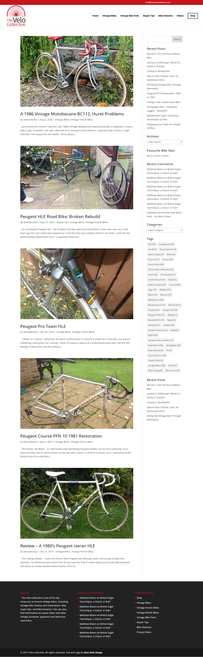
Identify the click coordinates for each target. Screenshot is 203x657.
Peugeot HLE (170, 310)
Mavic (152, 294)
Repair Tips (149, 16)
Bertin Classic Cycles (158, 155)
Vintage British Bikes (148, 612)
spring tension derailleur (160, 340)
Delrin (171, 254)
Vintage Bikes (109, 16)
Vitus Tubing (155, 370)
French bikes (156, 264)
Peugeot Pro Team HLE (43, 326)
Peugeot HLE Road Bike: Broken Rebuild (60, 216)
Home (95, 16)
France (168, 259)
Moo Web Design (93, 652)
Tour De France (157, 355)
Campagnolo (166, 244)
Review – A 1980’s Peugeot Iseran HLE (57, 546)
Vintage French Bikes (82, 119)
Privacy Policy (144, 632)
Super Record (155, 350)
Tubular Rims (155, 360)
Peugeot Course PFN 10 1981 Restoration (61, 436)
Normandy (174, 305)
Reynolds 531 (156, 320)
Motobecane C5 (156, 305)
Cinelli (152, 249)
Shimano (154, 325)
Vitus (172, 365)
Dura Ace (153, 259)
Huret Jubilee (168, 274)
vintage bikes (156, 365)
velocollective (30, 119)
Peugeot (154, 310)
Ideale (172, 279)
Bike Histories (166, 16)
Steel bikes (155, 345)
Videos (180, 16)
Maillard (165, 289)
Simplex (168, 325)
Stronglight (173, 345)
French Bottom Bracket (160, 269)
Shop (139, 597)
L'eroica (174, 284)
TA (169, 350)
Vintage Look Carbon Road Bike (163, 102)
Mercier (165, 294)
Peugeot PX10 (156, 315)
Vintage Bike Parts (129, 16)
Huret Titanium (156, 279)
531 (151, 244)
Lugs (152, 289)
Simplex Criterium (157, 330)
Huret (152, 274)
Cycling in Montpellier (158, 71)
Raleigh (172, 315)
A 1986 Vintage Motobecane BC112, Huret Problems (72, 114)
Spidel (152, 335)
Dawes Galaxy (156, 254)
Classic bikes (168, 249)
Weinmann (173, 370)
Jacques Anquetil (157, 284)
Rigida (171, 320)
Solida (174, 330)
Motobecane (156, 299)
